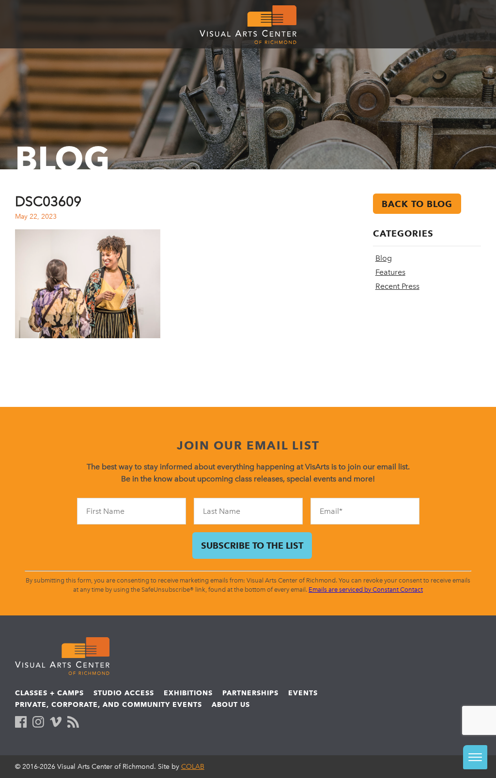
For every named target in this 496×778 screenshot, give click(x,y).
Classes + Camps (49, 693)
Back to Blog (417, 204)
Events (303, 693)
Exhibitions (188, 693)
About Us (231, 704)
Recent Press (397, 286)
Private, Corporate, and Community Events (108, 704)
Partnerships (250, 693)
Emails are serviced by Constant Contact (366, 589)
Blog (383, 258)
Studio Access (123, 693)
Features (390, 272)
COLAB (192, 767)
